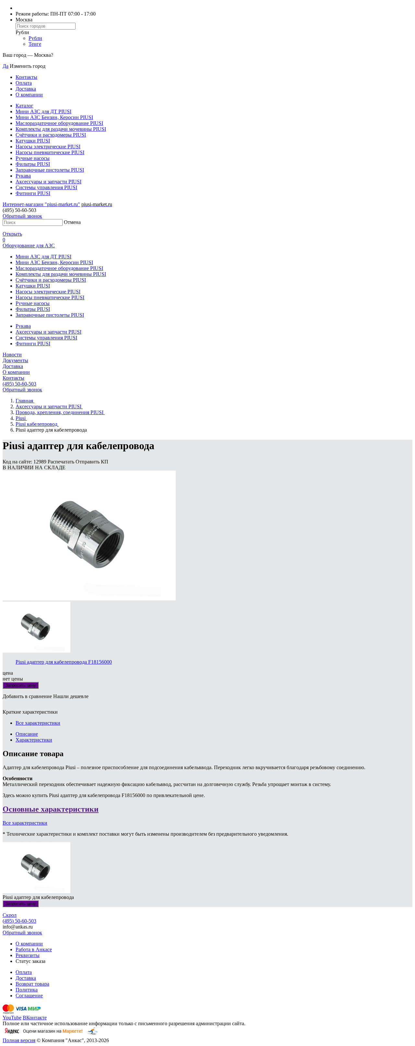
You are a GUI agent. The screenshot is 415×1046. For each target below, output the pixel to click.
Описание (27, 734)
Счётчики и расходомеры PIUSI (51, 135)
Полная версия (19, 1040)
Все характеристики (38, 723)
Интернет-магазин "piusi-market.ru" (41, 204)
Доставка (26, 89)
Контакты (26, 77)
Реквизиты (28, 955)
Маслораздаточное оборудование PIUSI (59, 123)
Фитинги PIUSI (33, 193)
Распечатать (62, 461)
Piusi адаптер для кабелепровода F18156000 (64, 662)
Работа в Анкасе (34, 949)
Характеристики (34, 740)
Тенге (35, 44)
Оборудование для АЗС (29, 245)
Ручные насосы (33, 158)
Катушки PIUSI (33, 140)
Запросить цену (20, 685)
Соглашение (29, 995)
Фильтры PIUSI (33, 164)
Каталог (24, 105)
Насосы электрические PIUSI (48, 146)
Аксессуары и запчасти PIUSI (48, 181)
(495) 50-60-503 (19, 384)
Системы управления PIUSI (46, 187)
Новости (12, 354)
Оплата (24, 83)
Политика (27, 989)
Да (5, 66)
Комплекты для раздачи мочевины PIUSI (61, 129)
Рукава (23, 175)
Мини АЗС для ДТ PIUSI (43, 111)
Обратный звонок (22, 216)
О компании (29, 94)
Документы (15, 360)
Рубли (35, 38)
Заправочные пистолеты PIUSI (50, 170)
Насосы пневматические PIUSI (50, 152)
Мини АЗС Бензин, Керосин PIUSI (54, 117)
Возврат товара (32, 984)
